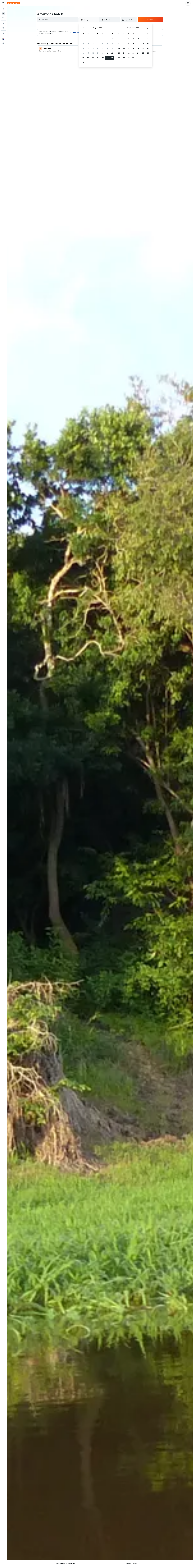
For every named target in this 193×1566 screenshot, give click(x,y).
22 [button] (112, 53)
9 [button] (83, 48)
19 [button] (98, 53)
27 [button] (103, 58)
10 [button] (88, 48)
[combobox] (59, 19)
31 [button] (88, 63)
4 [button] (143, 39)
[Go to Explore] (3, 23)
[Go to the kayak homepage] (13, 3)
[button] (3, 3)
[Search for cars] (3, 18)
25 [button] (93, 58)
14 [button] (107, 48)
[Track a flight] (3, 28)
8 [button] (112, 43)
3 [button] (88, 43)
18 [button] (93, 53)
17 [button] (88, 53)
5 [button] (97, 43)
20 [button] (103, 53)
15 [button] (112, 48)
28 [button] (107, 58)
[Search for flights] (3, 9)
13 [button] (102, 48)
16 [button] (83, 53)
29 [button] (112, 58)
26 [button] (98, 58)
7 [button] (107, 43)
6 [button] (102, 43)
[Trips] (3, 33)
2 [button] (83, 43)
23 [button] (83, 58)
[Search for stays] (3, 13)
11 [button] (93, 48)
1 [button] (112, 39)
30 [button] (83, 63)
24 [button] (88, 58)
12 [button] (98, 48)
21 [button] (107, 53)
